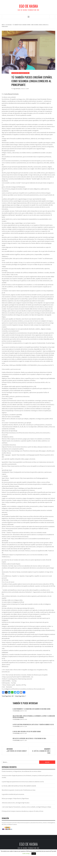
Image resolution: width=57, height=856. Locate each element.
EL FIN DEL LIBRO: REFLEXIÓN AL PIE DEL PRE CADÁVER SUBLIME (27, 731)
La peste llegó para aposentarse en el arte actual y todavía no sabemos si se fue (33, 724)
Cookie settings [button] (26, 853)
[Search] (52, 17)
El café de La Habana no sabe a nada (41, 751)
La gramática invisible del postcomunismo (13, 794)
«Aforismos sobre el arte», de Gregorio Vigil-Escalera (15, 803)
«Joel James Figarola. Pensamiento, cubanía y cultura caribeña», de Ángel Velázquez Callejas (26, 807)
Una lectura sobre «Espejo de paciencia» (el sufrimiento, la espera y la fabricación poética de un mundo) (34, 716)
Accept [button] (33, 853)
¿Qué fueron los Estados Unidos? (17, 750)
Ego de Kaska (28, 6)
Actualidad (14, 73)
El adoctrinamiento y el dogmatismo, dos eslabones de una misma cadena (31, 709)
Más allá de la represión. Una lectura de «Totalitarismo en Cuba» (29, 738)
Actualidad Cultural (24, 73)
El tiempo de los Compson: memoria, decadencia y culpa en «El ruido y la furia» (22, 811)
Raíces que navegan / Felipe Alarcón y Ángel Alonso (15, 798)
